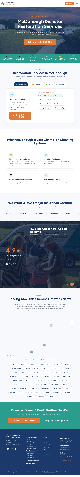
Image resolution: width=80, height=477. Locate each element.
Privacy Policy (60, 472)
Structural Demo (31, 457)
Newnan (45, 442)
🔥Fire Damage (35, 84)
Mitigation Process (31, 448)
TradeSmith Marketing (49, 472)
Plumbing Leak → (44, 104)
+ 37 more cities (47, 454)
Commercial (30, 463)
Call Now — (40, 42)
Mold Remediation (32, 460)
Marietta (45, 440)
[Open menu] (77, 3)
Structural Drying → (60, 108)
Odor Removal (30, 455)
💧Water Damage (21, 84)
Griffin (44, 449)
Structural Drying (31, 446)
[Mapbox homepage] (10, 356)
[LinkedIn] (15, 449)
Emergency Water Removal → (48, 99)
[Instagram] (11, 449)
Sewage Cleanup (31, 444)
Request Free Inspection (56, 420)
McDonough (46, 447)
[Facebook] (8, 449)
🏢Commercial (60, 84)
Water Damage (31, 437)
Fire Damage (30, 451)
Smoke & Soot (30, 453)
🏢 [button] (31, 351)
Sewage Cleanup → (45, 108)
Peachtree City (47, 444)
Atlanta (45, 437)
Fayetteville (46, 452)
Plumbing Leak (31, 439)
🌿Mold (48, 84)
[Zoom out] (71, 322)
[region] (40, 337)
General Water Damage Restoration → (50, 95)
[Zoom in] (71, 320)
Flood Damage (31, 442)
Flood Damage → (58, 104)
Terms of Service (69, 472)
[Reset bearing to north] (71, 325)
